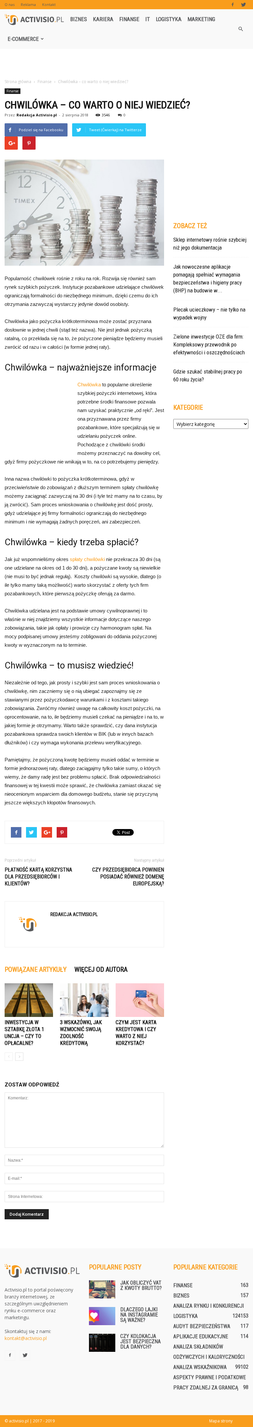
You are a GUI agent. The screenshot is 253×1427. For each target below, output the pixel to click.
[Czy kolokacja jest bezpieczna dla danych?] (102, 1343)
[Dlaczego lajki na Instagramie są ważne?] (102, 1316)
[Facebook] (233, 4)
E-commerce (23, 39)
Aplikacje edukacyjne (200, 1336)
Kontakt (49, 4)
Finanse (129, 19)
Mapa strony (221, 1421)
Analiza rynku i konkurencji (208, 1306)
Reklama (28, 4)
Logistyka (169, 19)
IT (147, 19)
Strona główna (18, 81)
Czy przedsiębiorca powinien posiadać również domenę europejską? (128, 877)
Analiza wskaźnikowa (200, 1367)
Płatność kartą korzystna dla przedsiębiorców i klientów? (38, 877)
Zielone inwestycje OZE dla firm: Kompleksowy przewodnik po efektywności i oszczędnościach (209, 344)
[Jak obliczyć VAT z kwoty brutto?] (102, 1289)
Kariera (103, 19)
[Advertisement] (126, 63)
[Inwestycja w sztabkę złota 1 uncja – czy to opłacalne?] (29, 1000)
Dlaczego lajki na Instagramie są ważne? (139, 1314)
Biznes (78, 19)
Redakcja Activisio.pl (36, 114)
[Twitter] (243, 4)
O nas (9, 4)
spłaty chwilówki (87, 559)
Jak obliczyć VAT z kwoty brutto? (141, 1285)
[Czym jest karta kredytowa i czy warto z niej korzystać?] (140, 1000)
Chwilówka (89, 384)
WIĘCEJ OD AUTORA (100, 969)
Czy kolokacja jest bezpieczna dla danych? (140, 1341)
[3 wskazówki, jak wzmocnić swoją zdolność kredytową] (84, 1000)
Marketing (201, 19)
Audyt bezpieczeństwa (201, 1326)
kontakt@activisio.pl (26, 1338)
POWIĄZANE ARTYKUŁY (36, 969)
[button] (240, 29)
